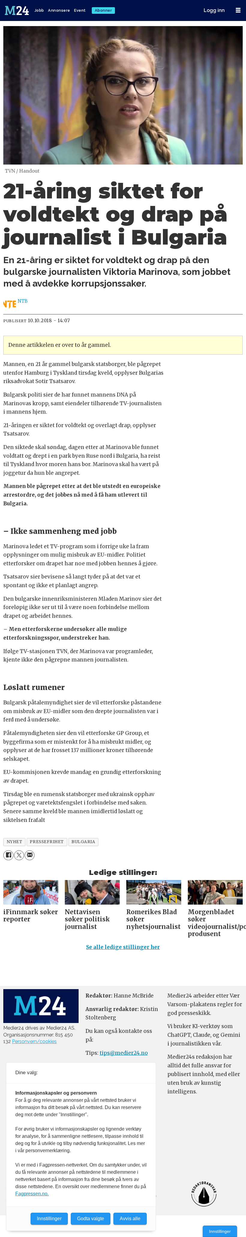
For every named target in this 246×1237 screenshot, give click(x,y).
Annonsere (59, 10)
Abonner (103, 10)
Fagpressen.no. (32, 1193)
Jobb (39, 10)
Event (80, 10)
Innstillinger (220, 1231)
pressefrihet (47, 841)
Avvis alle (130, 1218)
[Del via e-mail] (29, 855)
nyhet (14, 841)
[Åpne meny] (238, 10)
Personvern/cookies (34, 1041)
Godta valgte (90, 1218)
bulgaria (83, 841)
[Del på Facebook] (8, 855)
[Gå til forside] (17, 10)
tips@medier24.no (124, 1053)
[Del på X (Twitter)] (19, 855)
